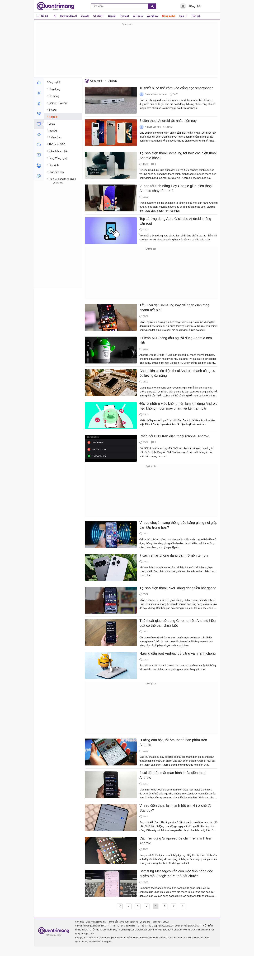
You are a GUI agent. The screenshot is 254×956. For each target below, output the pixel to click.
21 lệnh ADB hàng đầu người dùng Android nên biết (175, 340)
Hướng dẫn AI (68, 15)
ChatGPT (98, 15)
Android (113, 80)
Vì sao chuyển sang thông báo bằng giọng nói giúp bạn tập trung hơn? (178, 525)
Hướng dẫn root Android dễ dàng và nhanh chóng (177, 653)
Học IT (183, 15)
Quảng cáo (145, 922)
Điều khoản (91, 922)
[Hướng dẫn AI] (39, 103)
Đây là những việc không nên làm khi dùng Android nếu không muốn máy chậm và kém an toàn (178, 406)
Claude (85, 15)
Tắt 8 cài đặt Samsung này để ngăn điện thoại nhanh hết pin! (174, 307)
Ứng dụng (125, 922)
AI (55, 15)
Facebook (156, 922)
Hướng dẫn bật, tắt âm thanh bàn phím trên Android (173, 742)
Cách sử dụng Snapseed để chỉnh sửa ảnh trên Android (175, 840)
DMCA (166, 922)
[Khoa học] (39, 176)
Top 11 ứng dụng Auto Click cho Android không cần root (175, 221)
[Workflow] (39, 114)
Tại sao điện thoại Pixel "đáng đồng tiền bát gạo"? (177, 588)
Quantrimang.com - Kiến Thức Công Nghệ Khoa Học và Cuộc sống (57, 6)
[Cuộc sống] (39, 165)
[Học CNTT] (39, 134)
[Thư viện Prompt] (39, 93)
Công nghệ (168, 15)
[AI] (39, 82)
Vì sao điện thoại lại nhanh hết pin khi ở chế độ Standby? (175, 808)
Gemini (112, 15)
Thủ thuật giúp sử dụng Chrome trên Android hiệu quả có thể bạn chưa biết (177, 623)
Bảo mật (102, 922)
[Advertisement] (127, 50)
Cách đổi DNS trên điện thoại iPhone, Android (174, 436)
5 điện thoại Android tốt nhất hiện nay (168, 121)
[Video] (39, 155)
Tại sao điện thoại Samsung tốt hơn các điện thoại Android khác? (178, 155)
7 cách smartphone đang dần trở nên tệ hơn (173, 555)
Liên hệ (134, 922)
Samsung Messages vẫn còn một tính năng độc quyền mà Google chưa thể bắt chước (176, 873)
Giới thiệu (79, 922)
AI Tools (138, 15)
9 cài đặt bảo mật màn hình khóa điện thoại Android (172, 775)
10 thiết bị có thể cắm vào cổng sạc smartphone (176, 88)
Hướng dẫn (113, 922)
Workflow (152, 15)
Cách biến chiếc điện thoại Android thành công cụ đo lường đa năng (177, 373)
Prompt (124, 15)
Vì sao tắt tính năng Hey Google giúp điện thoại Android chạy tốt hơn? (175, 188)
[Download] (39, 145)
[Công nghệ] (39, 124)
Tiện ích (196, 15)
